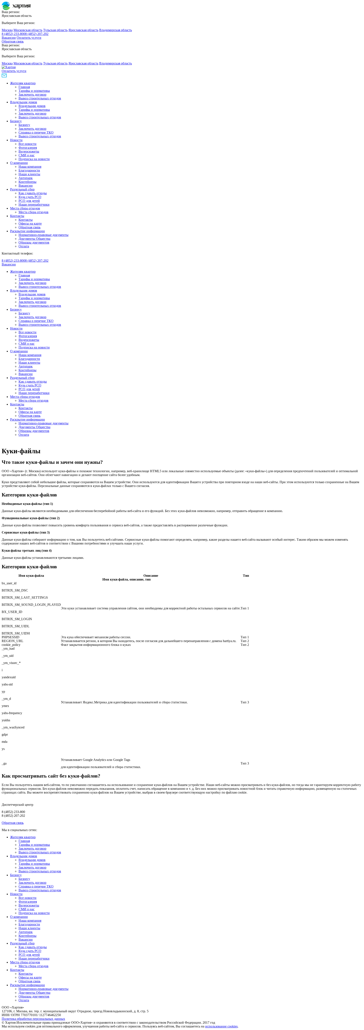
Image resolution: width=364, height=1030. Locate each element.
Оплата (24, 246)
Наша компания (30, 166)
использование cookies (221, 1026)
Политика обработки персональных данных (33, 1019)
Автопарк (26, 178)
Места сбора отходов (25, 208)
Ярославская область (83, 30)
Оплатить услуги (29, 37)
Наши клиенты (29, 174)
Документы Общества (34, 238)
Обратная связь (13, 41)
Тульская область (55, 30)
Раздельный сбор (22, 189)
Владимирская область (115, 30)
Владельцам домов (23, 102)
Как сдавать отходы (33, 193)
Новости (16, 140)
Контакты (17, 216)
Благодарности (29, 170)
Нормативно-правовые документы (43, 235)
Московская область (27, 30)
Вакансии (9, 37)
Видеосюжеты (29, 151)
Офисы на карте (30, 223)
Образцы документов (34, 242)
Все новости (27, 144)
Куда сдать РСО (30, 197)
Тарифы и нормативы (34, 91)
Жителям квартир (23, 83)
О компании (19, 163)
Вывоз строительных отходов (40, 98)
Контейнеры (27, 182)
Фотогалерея (28, 147)
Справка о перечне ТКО (36, 132)
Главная (24, 87)
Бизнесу (16, 121)
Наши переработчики (34, 204)
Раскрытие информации (27, 231)
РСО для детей (29, 201)
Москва (7, 30)
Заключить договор (32, 94)
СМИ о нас (27, 155)
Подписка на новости (34, 159)
